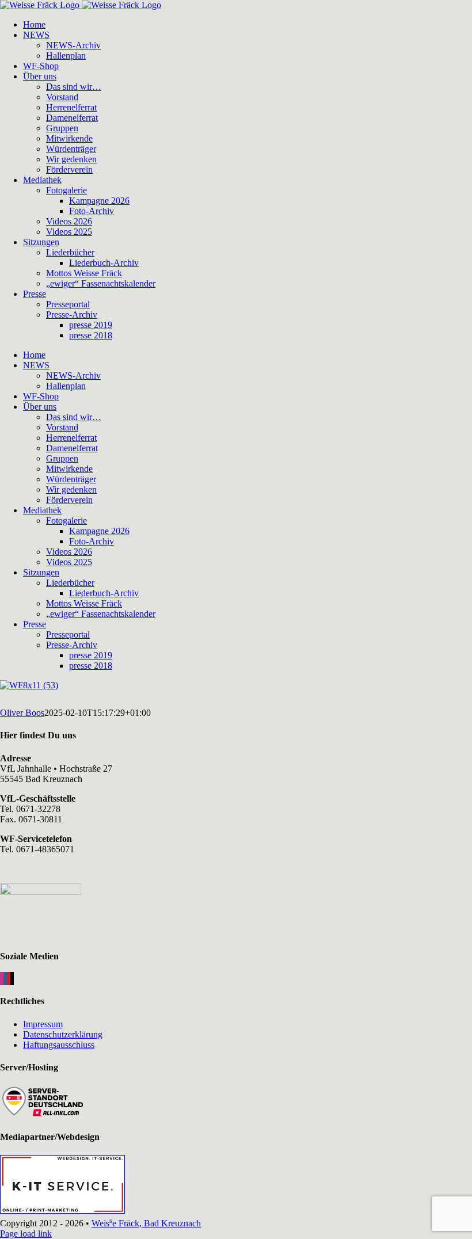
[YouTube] (8, 978)
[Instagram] (1, 978)
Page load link (26, 1233)
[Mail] (12, 978)
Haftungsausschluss (58, 1045)
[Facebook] (5, 978)
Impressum (43, 1024)
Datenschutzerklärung (62, 1034)
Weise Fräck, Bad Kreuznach (146, 1223)
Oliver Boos (22, 713)
